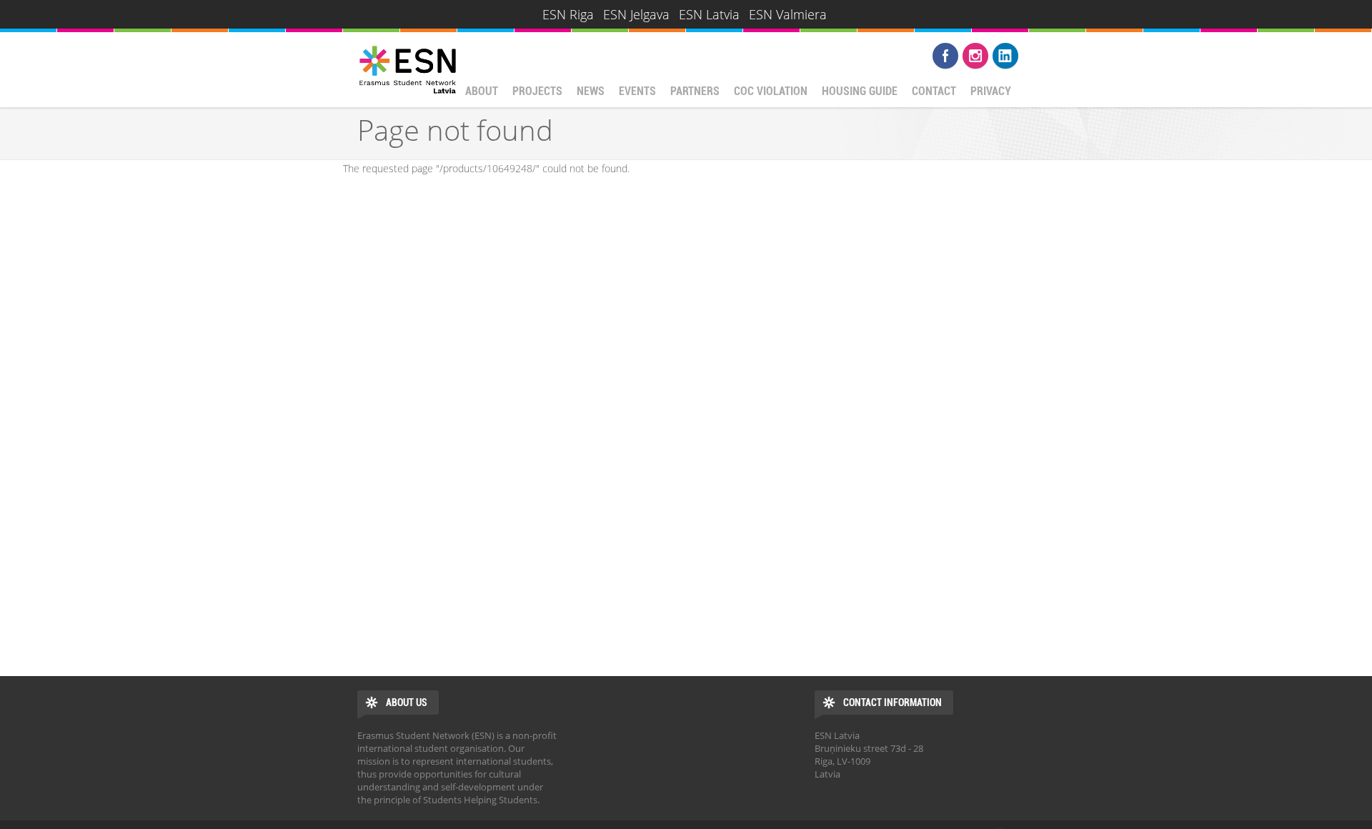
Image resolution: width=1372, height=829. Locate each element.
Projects (537, 91)
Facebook (945, 56)
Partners (695, 91)
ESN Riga (568, 14)
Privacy (990, 91)
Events (637, 91)
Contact (934, 91)
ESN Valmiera (788, 14)
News (591, 91)
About (481, 91)
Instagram (975, 56)
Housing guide (860, 91)
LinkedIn (1005, 56)
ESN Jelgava (636, 14)
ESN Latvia (709, 14)
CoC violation (770, 91)
